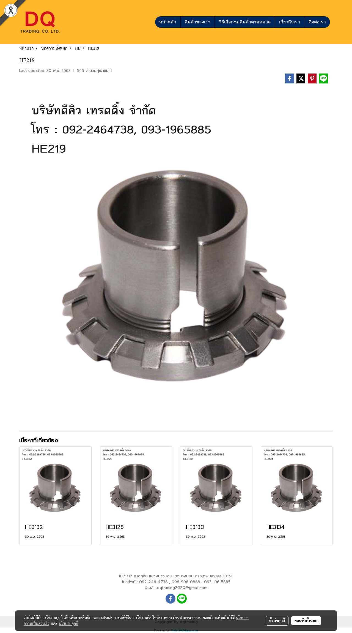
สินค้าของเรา (197, 22)
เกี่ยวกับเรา (289, 22)
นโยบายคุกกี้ (68, 623)
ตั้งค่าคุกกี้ (277, 620)
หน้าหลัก (167, 22)
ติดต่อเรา (317, 22)
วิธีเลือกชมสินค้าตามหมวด (245, 22)
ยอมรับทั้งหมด (306, 620)
